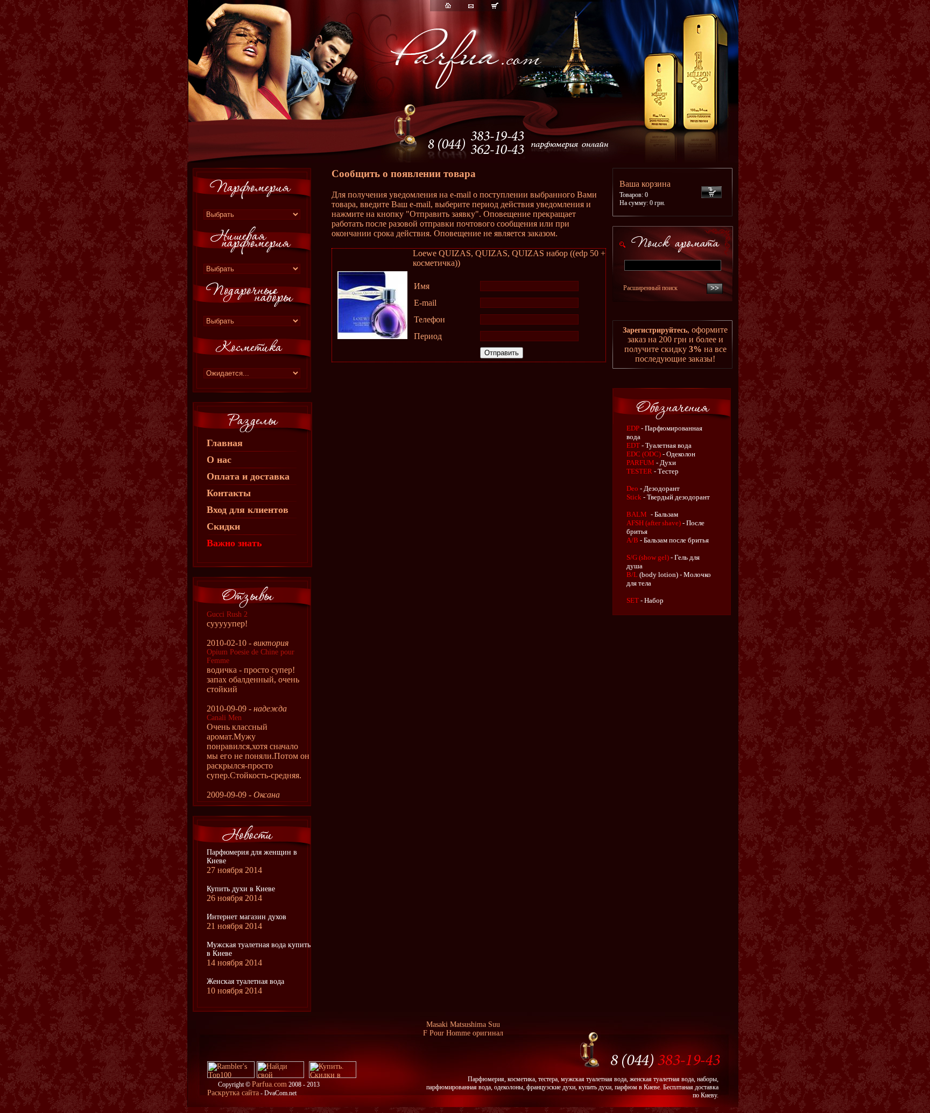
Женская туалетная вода (245, 981)
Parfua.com (269, 1084)
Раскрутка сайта (233, 1093)
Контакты (229, 493)
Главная (225, 443)
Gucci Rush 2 (227, 614)
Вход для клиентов (247, 509)
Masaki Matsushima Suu (463, 1024)
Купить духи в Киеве (241, 889)
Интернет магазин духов (246, 917)
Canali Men (224, 718)
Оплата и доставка (248, 476)
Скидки (223, 526)
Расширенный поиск (650, 288)
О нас (219, 459)
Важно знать (234, 543)
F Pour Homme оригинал (463, 1033)
